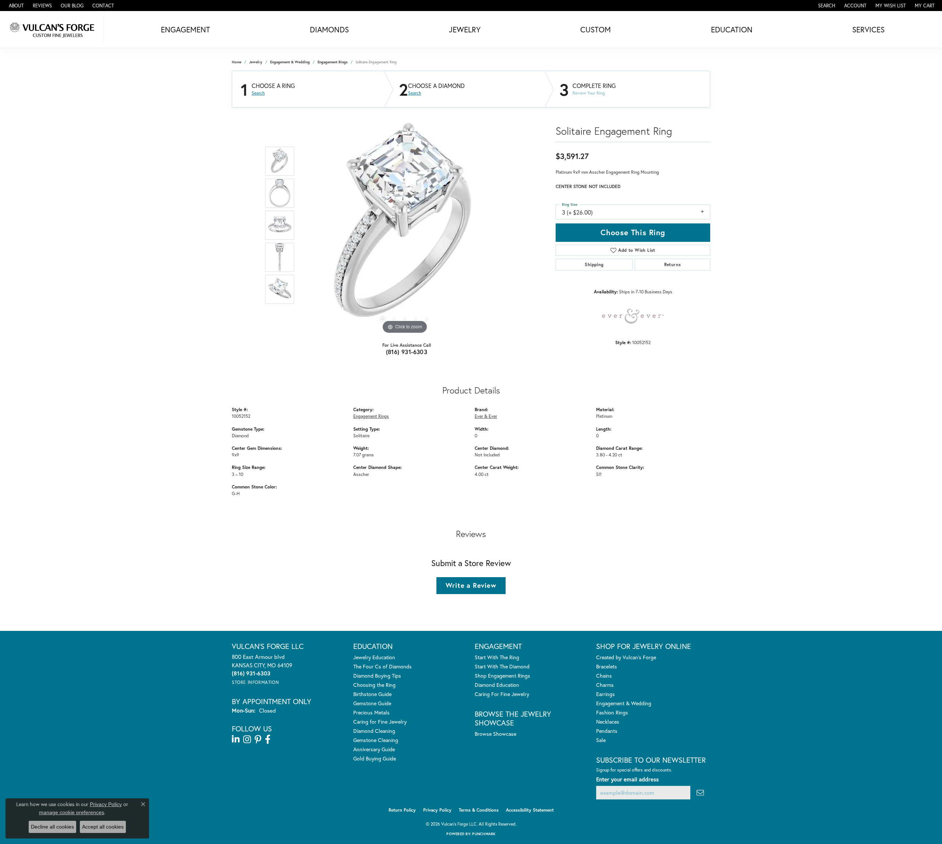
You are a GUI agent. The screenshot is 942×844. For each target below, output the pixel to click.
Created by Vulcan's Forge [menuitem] (626, 657)
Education (731, 29)
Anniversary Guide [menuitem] (374, 749)
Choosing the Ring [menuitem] (374, 684)
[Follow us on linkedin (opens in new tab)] (236, 739)
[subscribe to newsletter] (700, 792)
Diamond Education (497, 684)
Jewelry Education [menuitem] (374, 657)
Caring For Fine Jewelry (502, 694)
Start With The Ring (497, 657)
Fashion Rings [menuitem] (612, 712)
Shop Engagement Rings (502, 675)
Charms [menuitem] (605, 684)
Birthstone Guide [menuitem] (372, 694)
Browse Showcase (495, 733)
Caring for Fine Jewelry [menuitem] (380, 721)
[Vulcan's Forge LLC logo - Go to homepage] (53, 29)
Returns (672, 264)
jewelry (255, 62)
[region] (404, 225)
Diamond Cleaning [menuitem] (374, 730)
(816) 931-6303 (407, 352)
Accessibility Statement (530, 810)
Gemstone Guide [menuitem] (372, 703)
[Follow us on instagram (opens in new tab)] (247, 739)
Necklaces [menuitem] (607, 721)
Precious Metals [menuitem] (371, 712)
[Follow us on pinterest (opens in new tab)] (258, 739)
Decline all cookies (52, 827)
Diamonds (329, 29)
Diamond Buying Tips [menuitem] (377, 675)
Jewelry (465, 29)
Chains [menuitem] (604, 675)
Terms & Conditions (479, 810)
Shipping (594, 264)
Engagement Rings (333, 62)
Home (236, 62)
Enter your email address (627, 779)
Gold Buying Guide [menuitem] (374, 758)
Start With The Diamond (502, 666)
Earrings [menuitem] (605, 694)
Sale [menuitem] (601, 740)
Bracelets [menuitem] (606, 666)
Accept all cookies (103, 827)
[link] (15, 5)
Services (868, 29)
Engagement (185, 29)
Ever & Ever (486, 416)
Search (258, 93)
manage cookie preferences (71, 812)
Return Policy (402, 810)
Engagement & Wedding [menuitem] (623, 703)
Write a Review (471, 585)
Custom (595, 29)
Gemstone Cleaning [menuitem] (375, 740)
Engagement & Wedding (290, 62)
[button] (826, 5)
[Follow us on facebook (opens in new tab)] (267, 739)
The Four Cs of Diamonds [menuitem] (382, 666)
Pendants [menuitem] (606, 730)
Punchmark (483, 833)
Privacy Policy (437, 810)
